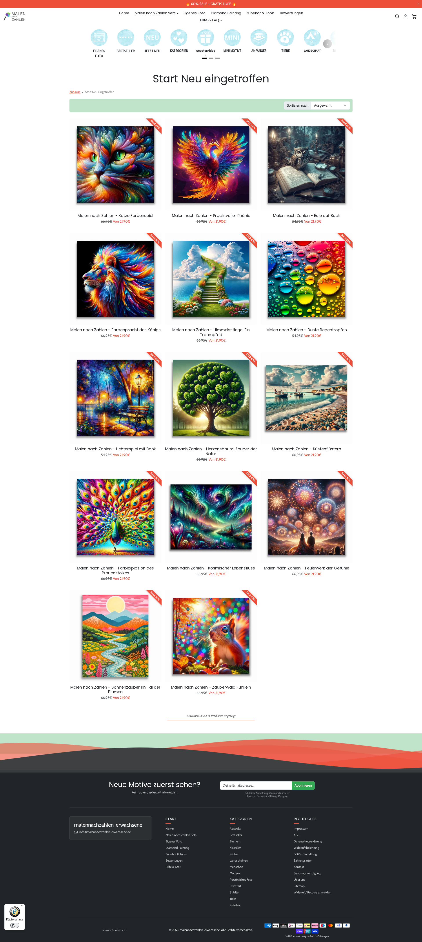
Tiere (233, 899)
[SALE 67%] (115, 208)
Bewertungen (291, 13)
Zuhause (74, 92)
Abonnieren (303, 785)
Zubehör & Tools (260, 13)
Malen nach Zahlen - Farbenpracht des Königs (115, 329)
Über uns (299, 880)
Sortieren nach (297, 105)
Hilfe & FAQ (173, 867)
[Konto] (405, 16)
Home (124, 13)
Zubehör (235, 905)
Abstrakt (235, 829)
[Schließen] (418, 4)
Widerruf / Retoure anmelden (312, 892)
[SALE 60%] (306, 208)
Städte (234, 892)
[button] (397, 16)
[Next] (327, 43)
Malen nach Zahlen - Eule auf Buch (306, 215)
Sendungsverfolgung (307, 873)
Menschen (236, 867)
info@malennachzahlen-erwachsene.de (105, 832)
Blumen (235, 841)
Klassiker (235, 848)
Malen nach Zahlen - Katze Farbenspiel (115, 215)
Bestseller (236, 835)
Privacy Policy (277, 796)
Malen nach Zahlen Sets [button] (155, 13)
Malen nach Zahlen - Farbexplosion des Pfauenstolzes (115, 570)
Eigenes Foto (195, 13)
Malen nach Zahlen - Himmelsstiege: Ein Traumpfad (211, 332)
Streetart (235, 886)
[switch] (14, 925)
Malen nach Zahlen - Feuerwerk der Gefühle (306, 568)
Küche (234, 854)
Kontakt (299, 867)
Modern (235, 873)
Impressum (301, 829)
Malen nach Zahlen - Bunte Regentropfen (306, 329)
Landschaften (239, 860)
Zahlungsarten (303, 860)
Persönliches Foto (241, 880)
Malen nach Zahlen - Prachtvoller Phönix (211, 215)
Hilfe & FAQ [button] (209, 20)
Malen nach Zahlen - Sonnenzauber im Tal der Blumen (115, 689)
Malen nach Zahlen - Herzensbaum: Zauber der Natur (211, 451)
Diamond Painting (226, 13)
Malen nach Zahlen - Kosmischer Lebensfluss (211, 568)
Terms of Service (256, 796)
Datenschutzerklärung (308, 841)
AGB (296, 835)
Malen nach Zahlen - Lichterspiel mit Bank (115, 449)
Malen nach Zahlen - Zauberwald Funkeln (211, 687)
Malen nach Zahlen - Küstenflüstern (306, 449)
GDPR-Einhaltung (305, 854)
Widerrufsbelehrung (306, 848)
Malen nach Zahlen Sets (181, 835)
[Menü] (22, 906)
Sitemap (299, 886)
